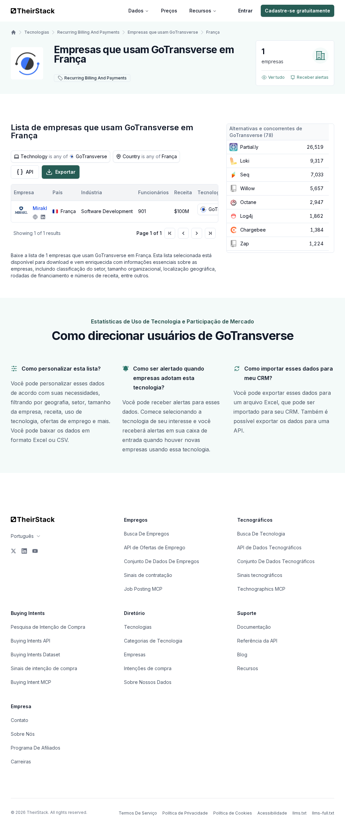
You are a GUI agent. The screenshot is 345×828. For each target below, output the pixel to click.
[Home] (13, 32)
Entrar (245, 10)
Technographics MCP (261, 589)
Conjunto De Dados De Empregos (161, 561)
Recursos (200, 10)
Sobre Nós (23, 734)
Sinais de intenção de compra (44, 668)
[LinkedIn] (24, 551)
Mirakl (40, 208)
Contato (19, 720)
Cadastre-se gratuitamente (297, 10)
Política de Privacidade (185, 813)
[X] (13, 551)
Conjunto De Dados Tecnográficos (276, 561)
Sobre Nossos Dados (147, 682)
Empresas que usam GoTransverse (163, 32)
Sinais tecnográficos (259, 575)
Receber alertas (312, 77)
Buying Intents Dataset (35, 654)
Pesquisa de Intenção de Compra (48, 627)
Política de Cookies (232, 813)
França (213, 32)
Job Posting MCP (143, 589)
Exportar (65, 172)
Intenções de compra (147, 668)
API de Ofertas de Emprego (154, 547)
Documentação (254, 627)
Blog (242, 654)
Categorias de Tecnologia (153, 641)
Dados (136, 10)
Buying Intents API (30, 641)
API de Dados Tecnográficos (269, 547)
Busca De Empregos (146, 534)
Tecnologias (36, 32)
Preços (169, 10)
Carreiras (21, 761)
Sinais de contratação (148, 575)
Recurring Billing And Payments (88, 32)
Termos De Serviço (138, 813)
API (29, 172)
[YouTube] (35, 551)
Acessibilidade (272, 813)
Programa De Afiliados (35, 748)
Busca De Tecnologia (261, 534)
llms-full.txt (323, 813)
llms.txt (299, 813)
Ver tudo (276, 77)
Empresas (135, 654)
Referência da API (257, 641)
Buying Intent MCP (31, 682)
